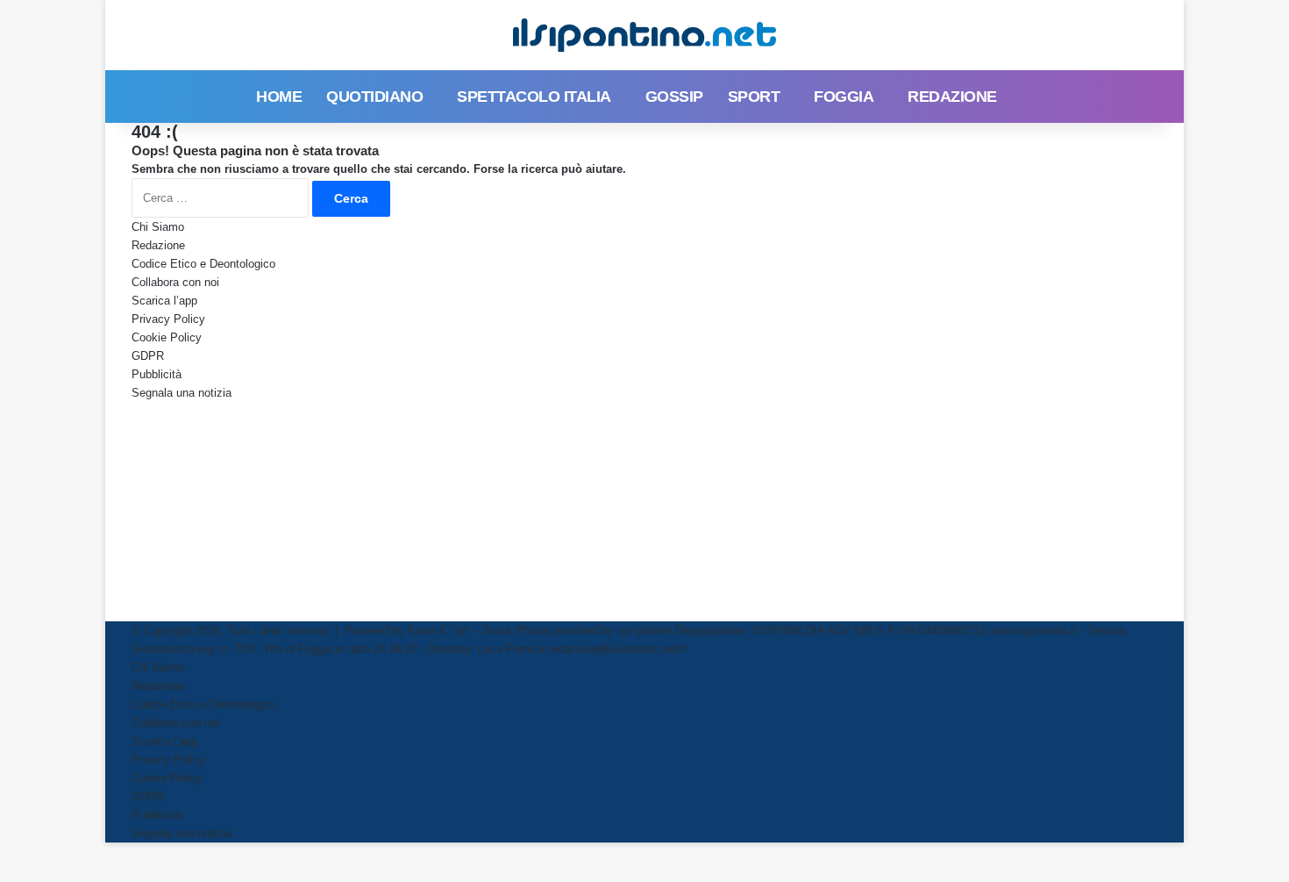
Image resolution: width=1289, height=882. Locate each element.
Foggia (843, 96)
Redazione (952, 96)
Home (279, 96)
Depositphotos (713, 630)
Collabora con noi (175, 282)
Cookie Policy (167, 337)
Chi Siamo (158, 226)
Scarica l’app (164, 300)
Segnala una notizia (181, 392)
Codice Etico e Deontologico (203, 263)
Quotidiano (374, 96)
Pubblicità (157, 374)
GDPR (148, 355)
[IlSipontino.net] (644, 35)
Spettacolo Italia (534, 96)
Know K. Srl (438, 630)
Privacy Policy (168, 319)
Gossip (674, 96)
